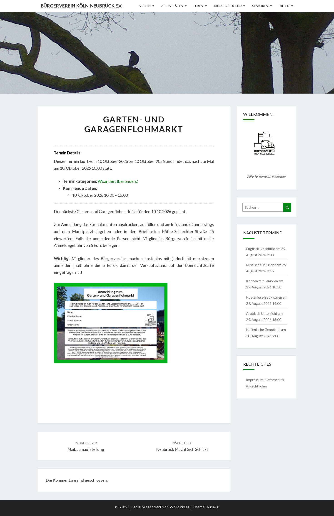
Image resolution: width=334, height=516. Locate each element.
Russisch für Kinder (261, 265)
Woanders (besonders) (118, 181)
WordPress (179, 507)
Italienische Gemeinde (263, 329)
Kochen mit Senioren (262, 281)
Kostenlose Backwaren (264, 297)
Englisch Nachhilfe (260, 248)
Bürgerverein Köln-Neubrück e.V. (81, 5)
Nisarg (213, 507)
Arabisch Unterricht (261, 313)
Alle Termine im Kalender (266, 176)
